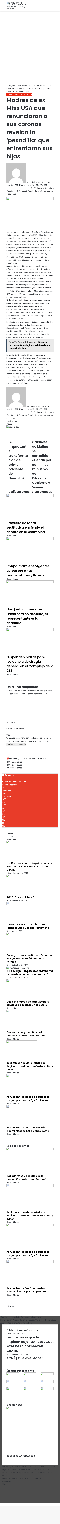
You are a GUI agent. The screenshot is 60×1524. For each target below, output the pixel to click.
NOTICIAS (27, 94)
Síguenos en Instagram (31, 1317)
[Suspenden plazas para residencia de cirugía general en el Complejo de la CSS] (30, 630)
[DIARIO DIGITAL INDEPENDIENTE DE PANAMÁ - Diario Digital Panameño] (18, 5)
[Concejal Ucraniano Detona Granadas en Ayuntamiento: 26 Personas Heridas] (21, 935)
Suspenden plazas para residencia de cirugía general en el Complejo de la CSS (30, 664)
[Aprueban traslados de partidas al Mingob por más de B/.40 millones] (21, 1076)
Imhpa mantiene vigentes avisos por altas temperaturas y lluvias (28, 570)
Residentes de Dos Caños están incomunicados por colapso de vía (27, 1129)
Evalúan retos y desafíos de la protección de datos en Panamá (26, 1034)
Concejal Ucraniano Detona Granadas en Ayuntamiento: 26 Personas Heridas (29, 958)
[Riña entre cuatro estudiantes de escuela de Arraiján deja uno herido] (30, 1389)
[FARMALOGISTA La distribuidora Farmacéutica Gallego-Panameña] (21, 904)
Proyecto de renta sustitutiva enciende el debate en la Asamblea (25, 527)
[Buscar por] (56, 7)
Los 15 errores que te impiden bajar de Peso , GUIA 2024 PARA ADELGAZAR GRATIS (29, 867)
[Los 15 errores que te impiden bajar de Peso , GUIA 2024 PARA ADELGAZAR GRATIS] (21, 843)
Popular (9, 833)
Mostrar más (12, 421)
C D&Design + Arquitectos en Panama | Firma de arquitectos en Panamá (29, 972)
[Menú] (3, 7)
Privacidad (6, 1481)
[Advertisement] (30, 44)
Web (8, 735)
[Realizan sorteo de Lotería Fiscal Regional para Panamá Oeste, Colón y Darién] (21, 1042)
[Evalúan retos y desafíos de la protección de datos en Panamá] (21, 1012)
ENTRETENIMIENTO (20, 86)
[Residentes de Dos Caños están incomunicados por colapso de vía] (21, 1107)
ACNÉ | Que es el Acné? (20, 897)
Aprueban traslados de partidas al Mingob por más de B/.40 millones (27, 1098)
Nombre (10, 722)
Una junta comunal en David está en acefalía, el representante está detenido (27, 616)
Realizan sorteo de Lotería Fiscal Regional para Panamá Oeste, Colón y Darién (29, 1066)
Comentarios (11, 839)
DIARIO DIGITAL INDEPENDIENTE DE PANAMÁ (21, 1478)
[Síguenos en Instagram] (0, 1317)
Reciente (10, 836)
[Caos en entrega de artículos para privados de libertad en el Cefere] (21, 981)
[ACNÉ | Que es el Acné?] (21, 877)
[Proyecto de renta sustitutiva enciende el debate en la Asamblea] (30, 496)
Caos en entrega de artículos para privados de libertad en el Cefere (27, 1003)
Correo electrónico (15, 729)
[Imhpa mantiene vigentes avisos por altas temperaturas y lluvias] (30, 539)
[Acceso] (51, 7)
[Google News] (13, 427)
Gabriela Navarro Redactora (38, 182)
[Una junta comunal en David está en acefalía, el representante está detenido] (30, 582)
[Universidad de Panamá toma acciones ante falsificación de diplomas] (47, 1382)
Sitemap (5, 1484)
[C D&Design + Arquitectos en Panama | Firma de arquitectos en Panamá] (17, 968)
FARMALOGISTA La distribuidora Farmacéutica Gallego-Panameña (27, 926)
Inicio (8, 86)
